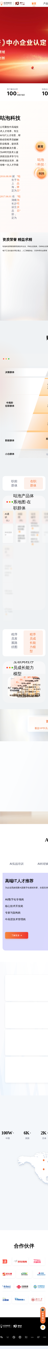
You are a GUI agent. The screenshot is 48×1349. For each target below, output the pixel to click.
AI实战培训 (17, 867)
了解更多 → (16, 938)
